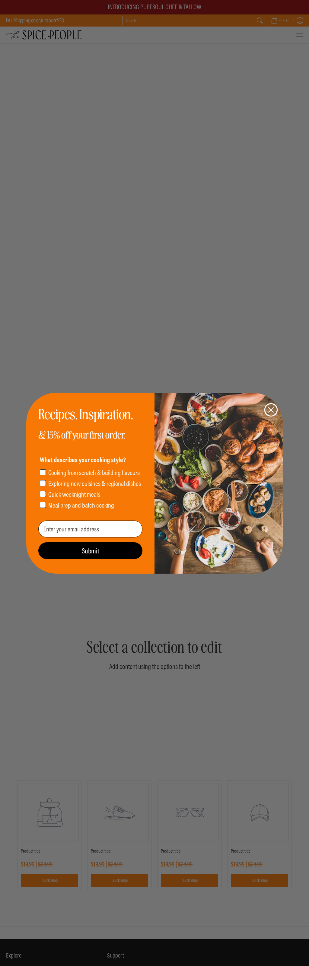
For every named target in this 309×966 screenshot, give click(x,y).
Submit (90, 550)
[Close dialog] (271, 410)
